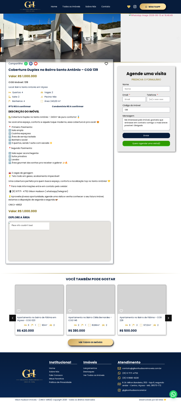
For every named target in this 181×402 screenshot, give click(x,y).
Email (126, 95)
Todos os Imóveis (71, 6)
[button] (3, 38)
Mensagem (128, 116)
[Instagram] (135, 6)
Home (54, 6)
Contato (105, 6)
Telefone (152, 95)
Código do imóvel (131, 105)
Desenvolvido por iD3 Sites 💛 (152, 399)
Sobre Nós (90, 6)
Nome (126, 84)
